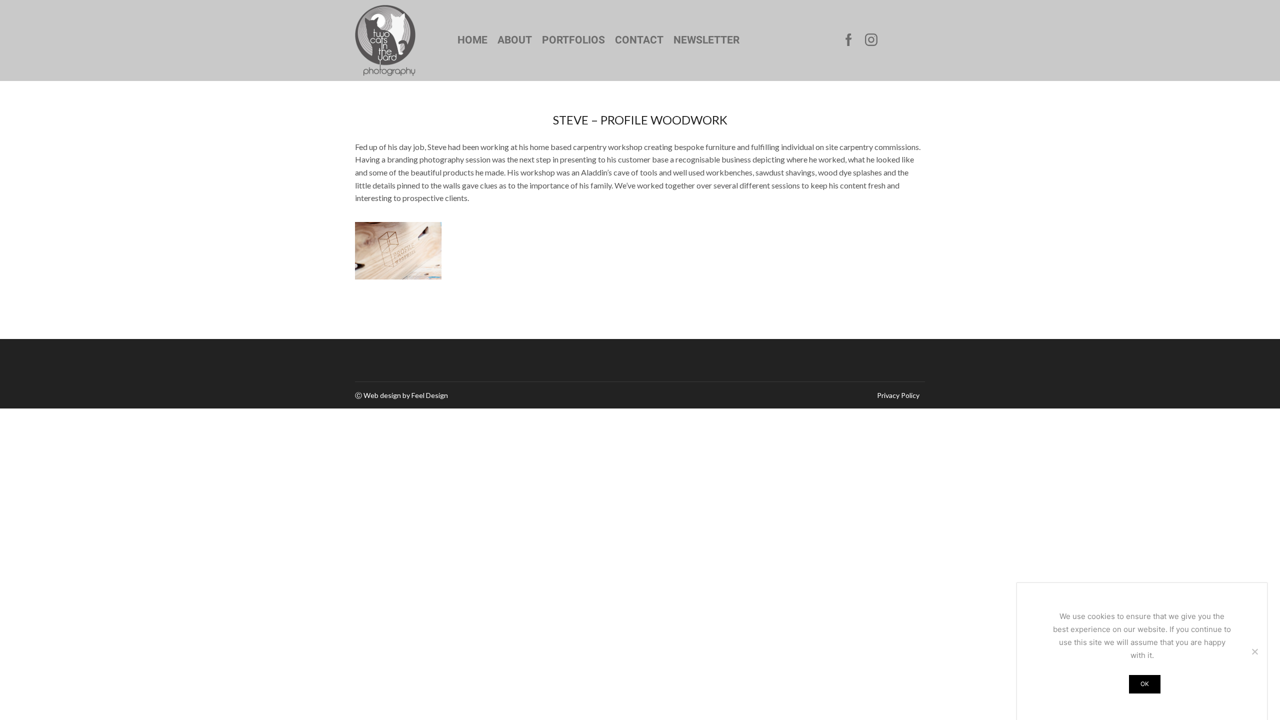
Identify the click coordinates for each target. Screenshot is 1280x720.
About (515, 40)
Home (473, 40)
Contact (639, 40)
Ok (1144, 684)
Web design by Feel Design (406, 395)
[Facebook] (848, 41)
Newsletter (707, 40)
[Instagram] (871, 41)
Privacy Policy (898, 395)
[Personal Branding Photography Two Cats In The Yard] (398, 251)
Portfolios (573, 40)
